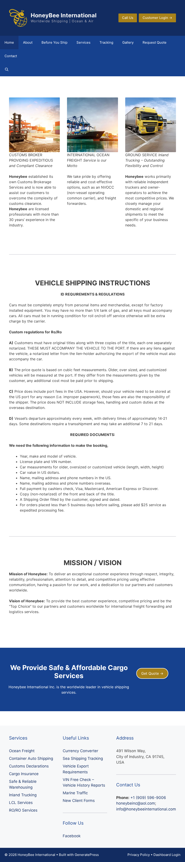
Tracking (106, 42)
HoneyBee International (64, 15)
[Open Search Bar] (6, 69)
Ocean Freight (22, 751)
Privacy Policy (138, 855)
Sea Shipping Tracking (83, 758)
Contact (11, 56)
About (27, 42)
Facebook (72, 836)
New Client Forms (79, 800)
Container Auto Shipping (31, 758)
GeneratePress (87, 855)
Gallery (128, 42)
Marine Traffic (75, 793)
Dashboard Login (166, 855)
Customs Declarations (29, 766)
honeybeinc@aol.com (135, 803)
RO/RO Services (23, 810)
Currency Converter (80, 751)
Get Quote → (152, 673)
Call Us (127, 18)
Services (83, 42)
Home (9, 42)
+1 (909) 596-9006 (148, 797)
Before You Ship (54, 42)
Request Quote (154, 42)
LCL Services (21, 802)
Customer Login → (157, 18)
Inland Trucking (23, 795)
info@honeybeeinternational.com (146, 809)
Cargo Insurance (24, 774)
